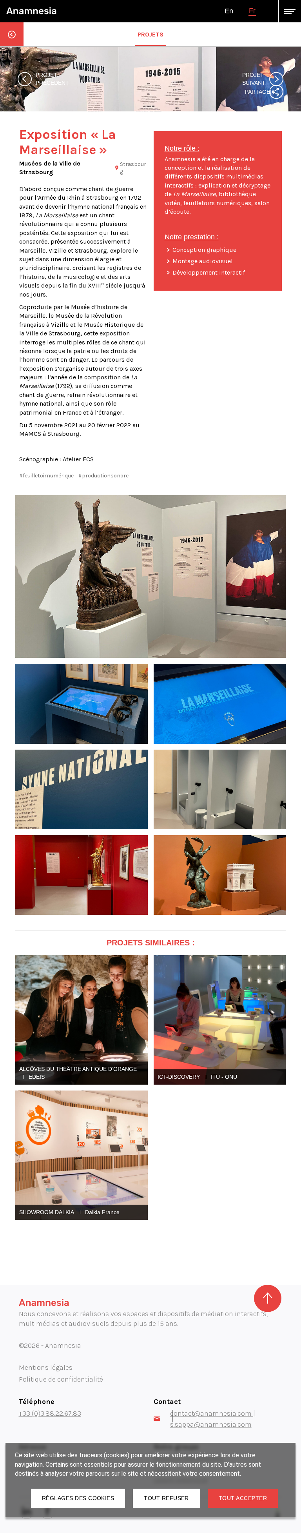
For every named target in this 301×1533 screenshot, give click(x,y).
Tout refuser (166, 1498)
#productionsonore (103, 475)
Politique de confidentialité (61, 1379)
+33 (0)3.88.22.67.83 (50, 1413)
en (229, 11)
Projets (150, 34)
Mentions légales (46, 1367)
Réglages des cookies (78, 1498)
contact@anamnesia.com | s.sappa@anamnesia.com (212, 1419)
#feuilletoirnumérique (46, 475)
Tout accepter (243, 1498)
